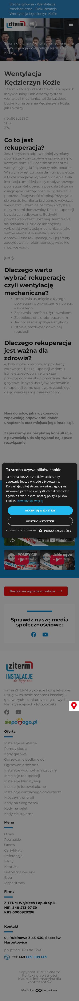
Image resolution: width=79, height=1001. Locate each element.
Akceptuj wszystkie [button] (40, 510)
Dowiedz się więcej (30, 501)
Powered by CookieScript (21, 530)
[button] (55, 531)
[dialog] (39, 500)
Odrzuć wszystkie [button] (40, 521)
